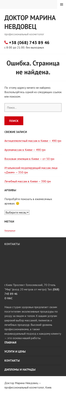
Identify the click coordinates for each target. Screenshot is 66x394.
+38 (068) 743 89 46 (29, 42)
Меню (61, 4)
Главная (10, 342)
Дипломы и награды (20, 369)
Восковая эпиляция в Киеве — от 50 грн (29, 159)
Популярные (9, 230)
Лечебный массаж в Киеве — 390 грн (27, 181)
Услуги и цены (15, 351)
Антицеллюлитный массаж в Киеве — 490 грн (32, 141)
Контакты (12, 360)
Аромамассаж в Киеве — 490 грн (24, 150)
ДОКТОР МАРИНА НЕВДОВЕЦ (30, 22)
